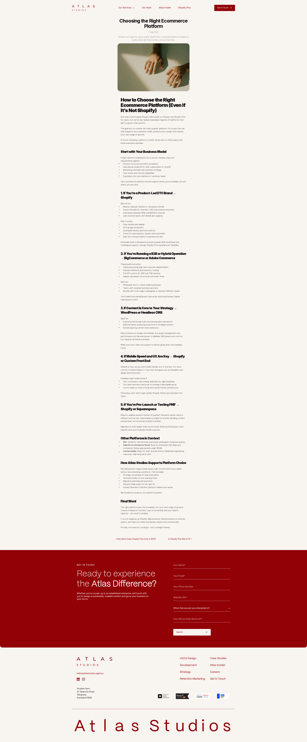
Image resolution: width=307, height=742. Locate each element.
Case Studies (218, 658)
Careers (215, 672)
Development (188, 665)
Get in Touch (218, 679)
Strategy (185, 672)
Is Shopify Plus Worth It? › (180, 539)
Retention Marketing (192, 679)
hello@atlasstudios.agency (90, 674)
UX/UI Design (188, 658)
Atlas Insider (217, 665)
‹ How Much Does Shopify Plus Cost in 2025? (135, 539)
